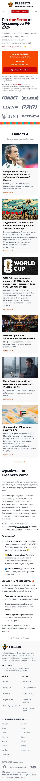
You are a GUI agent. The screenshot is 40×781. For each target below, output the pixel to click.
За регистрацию (29, 688)
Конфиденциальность (9, 706)
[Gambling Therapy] (33, 767)
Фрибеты (27, 682)
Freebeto (16, 638)
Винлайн (24, 724)
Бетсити (5, 732)
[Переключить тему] (4, 11)
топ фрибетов (16, 84)
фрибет (17, 625)
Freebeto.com (18, 762)
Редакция (7, 688)
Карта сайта (8, 700)
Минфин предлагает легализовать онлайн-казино (19, 337)
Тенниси (5, 737)
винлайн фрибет (15, 529)
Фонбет (5, 724)
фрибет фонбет (21, 527)
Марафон (25, 750)
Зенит (23, 737)
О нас (5, 682)
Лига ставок (25, 732)
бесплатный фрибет (10, 46)
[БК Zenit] (10, 116)
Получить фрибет (21, 70)
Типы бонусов (28, 694)
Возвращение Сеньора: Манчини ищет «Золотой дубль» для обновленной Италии (16, 176)
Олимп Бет (6, 745)
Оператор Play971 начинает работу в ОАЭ (18, 428)
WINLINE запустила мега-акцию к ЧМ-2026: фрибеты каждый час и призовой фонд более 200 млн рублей (19, 282)
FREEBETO (22, 3)
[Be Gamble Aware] (18, 767)
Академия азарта (27, 701)
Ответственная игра (29, 709)
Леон (4, 728)
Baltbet (23, 745)
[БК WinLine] (30, 98)
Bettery (24, 741)
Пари (23, 728)
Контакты (7, 694)
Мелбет (5, 750)
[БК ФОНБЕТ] (10, 98)
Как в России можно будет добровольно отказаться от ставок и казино (18, 384)
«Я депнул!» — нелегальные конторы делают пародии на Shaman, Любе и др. (18, 225)
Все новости (18, 462)
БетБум (4, 741)
